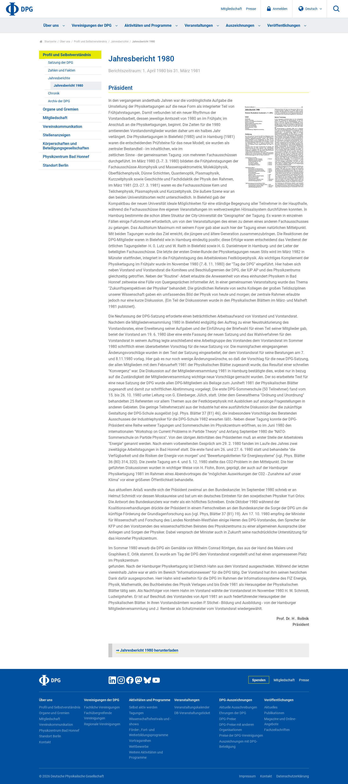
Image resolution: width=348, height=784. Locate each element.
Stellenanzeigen (56, 135)
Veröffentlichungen (283, 25)
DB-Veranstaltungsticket (192, 713)
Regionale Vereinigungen (102, 724)
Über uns (51, 25)
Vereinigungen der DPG (92, 25)
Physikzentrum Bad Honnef (66, 156)
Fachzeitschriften (277, 730)
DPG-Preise (227, 719)
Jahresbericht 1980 (68, 86)
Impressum (247, 776)
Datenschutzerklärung (292, 776)
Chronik (53, 93)
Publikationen (274, 713)
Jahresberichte (120, 41)
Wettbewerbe (138, 746)
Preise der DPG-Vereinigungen (241, 735)
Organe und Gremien (60, 109)
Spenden (259, 680)
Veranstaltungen (199, 25)
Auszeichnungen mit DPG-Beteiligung (238, 743)
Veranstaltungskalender (192, 707)
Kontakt (45, 742)
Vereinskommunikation (62, 126)
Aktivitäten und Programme (148, 25)
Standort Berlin (55, 165)
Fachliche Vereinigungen (102, 707)
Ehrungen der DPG (232, 713)
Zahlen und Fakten (61, 70)
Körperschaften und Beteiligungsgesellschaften (66, 145)
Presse (251, 9)
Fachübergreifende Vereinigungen (98, 715)
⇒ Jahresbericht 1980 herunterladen (147, 650)
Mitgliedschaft (231, 9)
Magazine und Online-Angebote (280, 721)
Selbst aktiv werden (143, 707)
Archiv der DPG (59, 101)
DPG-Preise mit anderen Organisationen (236, 727)
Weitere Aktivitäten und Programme (146, 754)
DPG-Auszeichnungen (235, 700)
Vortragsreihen (140, 741)
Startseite (50, 41)
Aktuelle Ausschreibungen (238, 707)
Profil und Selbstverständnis (90, 41)
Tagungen (136, 713)
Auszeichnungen (240, 25)
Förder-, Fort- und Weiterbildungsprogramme (148, 732)
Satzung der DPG (60, 63)
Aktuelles (270, 707)
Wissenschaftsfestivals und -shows (150, 721)
